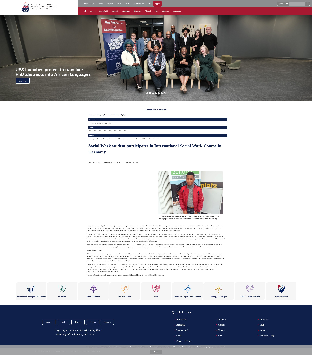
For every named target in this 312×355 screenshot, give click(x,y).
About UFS (181, 319)
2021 (100, 131)
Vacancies (107, 322)
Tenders (93, 322)
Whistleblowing (267, 335)
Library (110, 4)
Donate (100, 4)
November (152, 139)
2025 (120, 131)
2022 (105, 131)
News (119, 4)
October (145, 139)
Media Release (102, 123)
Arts (149, 4)
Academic (126, 11)
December (161, 139)
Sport (127, 4)
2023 (110, 131)
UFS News (92, 123)
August (130, 139)
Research (137, 11)
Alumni (148, 11)
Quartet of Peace (184, 341)
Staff (156, 11)
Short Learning (138, 4)
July (115, 139)
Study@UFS (103, 11)
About (92, 11)
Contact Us (177, 11)
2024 (115, 131)
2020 (95, 131)
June (124, 139)
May (119, 139)
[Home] (85, 11)
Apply (157, 4)
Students (115, 11)
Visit (63, 322)
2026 (125, 131)
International (89, 4)
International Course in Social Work (155, 236)
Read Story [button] (23, 81)
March (105, 139)
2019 (90, 131)
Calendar (165, 11)
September (137, 139)
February (99, 139)
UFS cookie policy (178, 347)
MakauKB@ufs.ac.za (156, 275)
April (110, 139)
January (91, 139)
